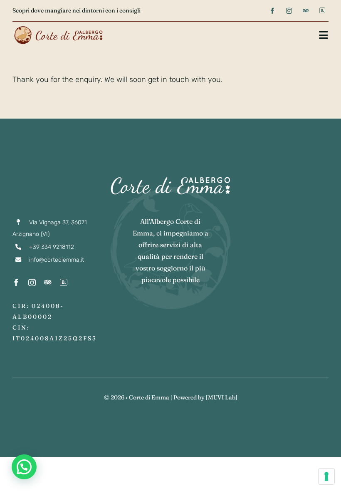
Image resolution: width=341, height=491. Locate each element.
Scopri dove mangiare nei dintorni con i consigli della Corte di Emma (104, 10)
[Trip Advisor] (305, 10)
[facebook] (272, 11)
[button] (24, 466)
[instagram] (289, 11)
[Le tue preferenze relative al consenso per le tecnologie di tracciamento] (326, 476)
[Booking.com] (322, 10)
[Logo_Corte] (58, 27)
